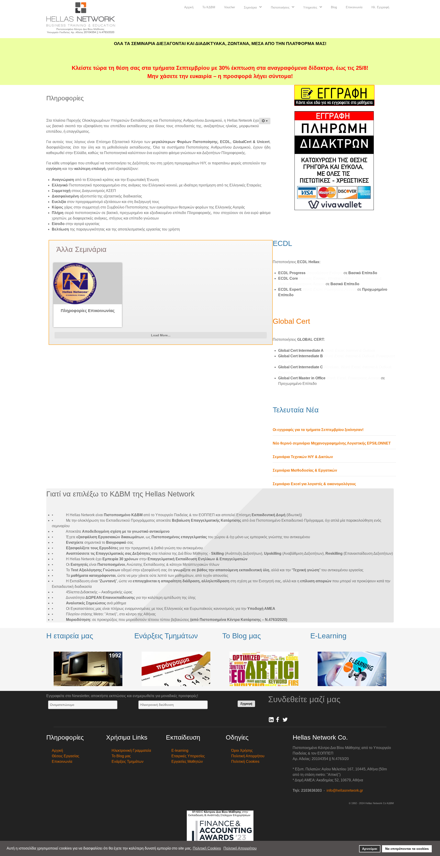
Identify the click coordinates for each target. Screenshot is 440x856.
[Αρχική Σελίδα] (80, 19)
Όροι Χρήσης (242, 750)
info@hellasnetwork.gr (345, 790)
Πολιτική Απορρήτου (247, 756)
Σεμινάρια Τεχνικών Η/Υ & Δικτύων (303, 457)
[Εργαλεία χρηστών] (264, 121)
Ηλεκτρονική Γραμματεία (131, 750)
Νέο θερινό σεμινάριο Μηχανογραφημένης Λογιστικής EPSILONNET (332, 443)
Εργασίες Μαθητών (187, 761)
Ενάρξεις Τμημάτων (127, 761)
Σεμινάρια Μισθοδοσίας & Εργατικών (305, 470)
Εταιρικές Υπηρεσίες (188, 756)
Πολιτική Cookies (245, 761)
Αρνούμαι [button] (369, 848)
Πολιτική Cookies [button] (207, 848)
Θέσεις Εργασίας (65, 756)
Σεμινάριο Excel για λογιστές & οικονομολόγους (314, 484)
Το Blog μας (121, 756)
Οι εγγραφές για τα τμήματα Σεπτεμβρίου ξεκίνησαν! (318, 430)
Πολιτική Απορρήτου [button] (240, 848)
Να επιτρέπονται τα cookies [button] (407, 848)
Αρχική (57, 750)
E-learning (179, 750)
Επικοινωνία (62, 761)
